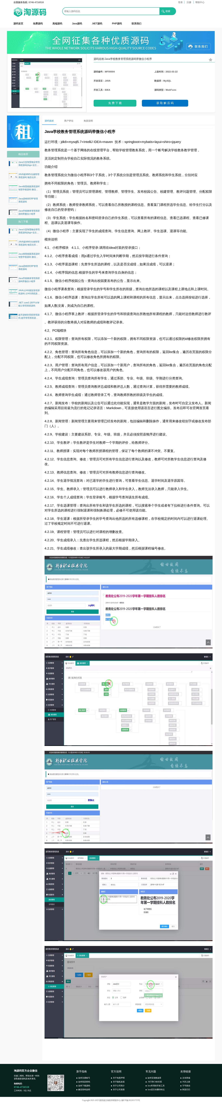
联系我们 (136, 23)
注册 (189, 2)
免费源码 (38, 23)
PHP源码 (117, 23)
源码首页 (18, 23)
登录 (180, 2)
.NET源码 (97, 23)
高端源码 (57, 23)
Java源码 (77, 23)
